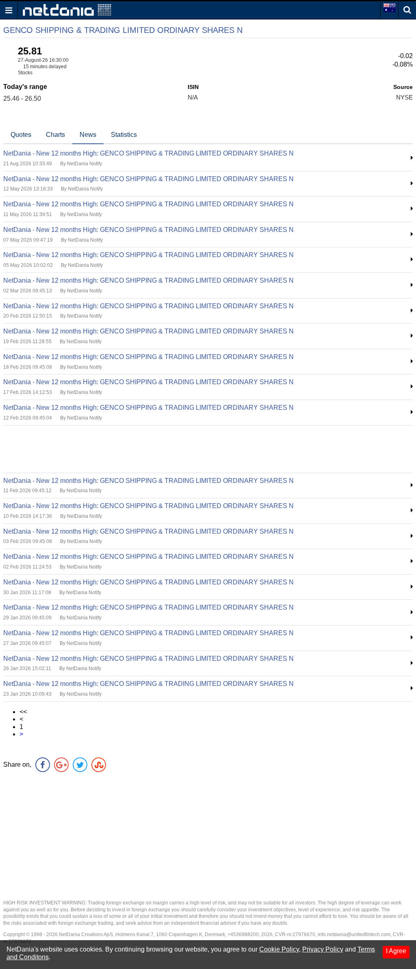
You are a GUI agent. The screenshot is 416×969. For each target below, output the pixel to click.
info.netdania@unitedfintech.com (354, 934)
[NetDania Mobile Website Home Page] (67, 9)
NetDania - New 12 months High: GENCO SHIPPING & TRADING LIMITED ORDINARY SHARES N (148, 153)
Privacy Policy (322, 949)
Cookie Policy (279, 949)
